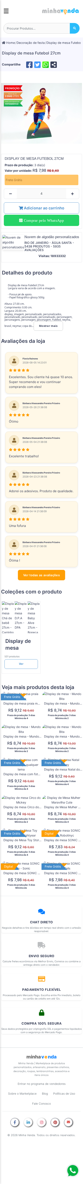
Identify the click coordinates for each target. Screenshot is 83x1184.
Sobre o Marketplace (22, 1093)
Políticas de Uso (64, 1093)
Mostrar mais (48, 326)
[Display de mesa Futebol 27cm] (41, 113)
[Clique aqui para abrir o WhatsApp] (73, 1171)
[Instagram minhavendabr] (41, 1122)
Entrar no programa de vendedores (42, 1083)
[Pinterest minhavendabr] (55, 1122)
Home (10, 42)
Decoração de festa (31, 42)
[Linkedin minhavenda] (28, 1122)
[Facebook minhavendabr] (15, 1122)
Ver (21, 663)
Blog (45, 1093)
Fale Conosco (41, 1103)
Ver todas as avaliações (41, 575)
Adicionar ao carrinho (43, 208)
